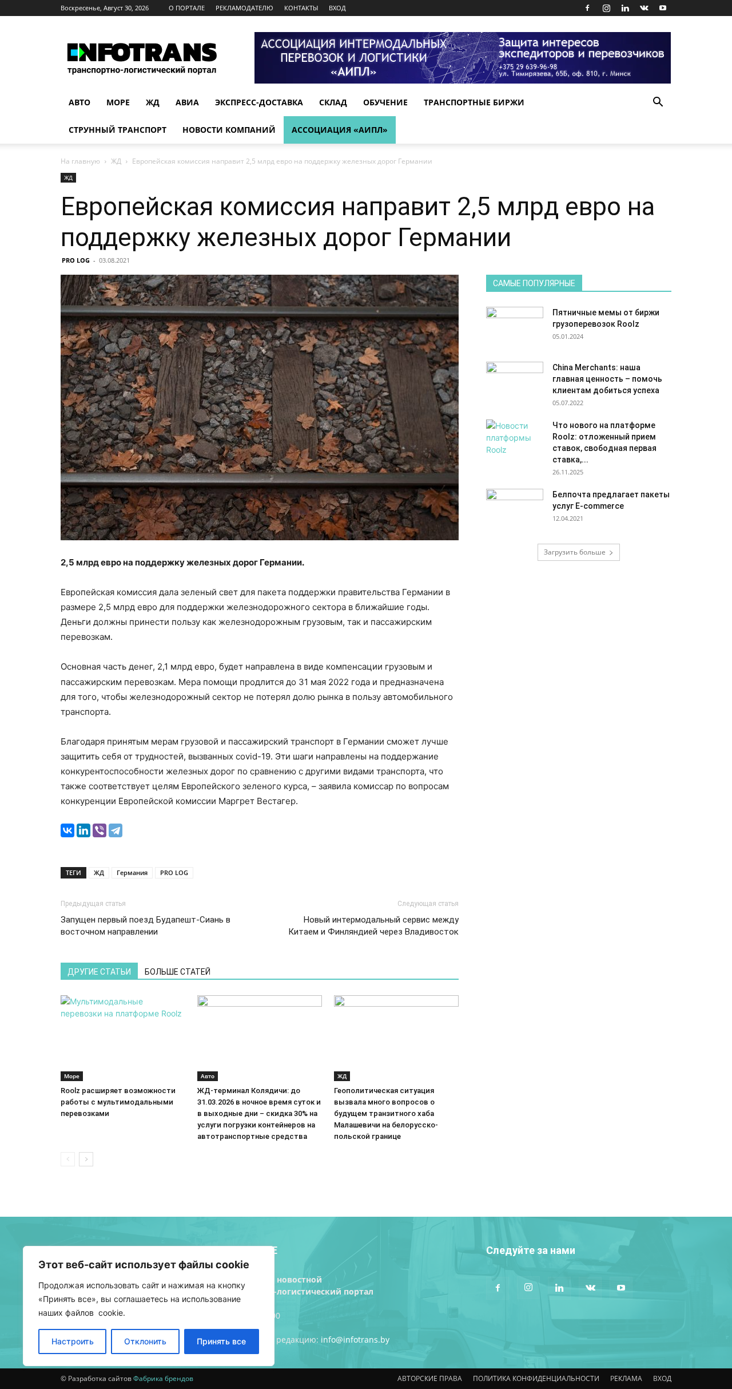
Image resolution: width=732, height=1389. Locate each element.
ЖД (153, 102)
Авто (79, 102)
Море (118, 102)
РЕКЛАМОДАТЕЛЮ (244, 7)
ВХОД (337, 7)
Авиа (187, 102)
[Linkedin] (625, 8)
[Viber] (99, 830)
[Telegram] (115, 830)
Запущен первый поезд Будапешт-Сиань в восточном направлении (145, 926)
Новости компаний (229, 129)
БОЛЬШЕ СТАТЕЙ (177, 971)
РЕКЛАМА (626, 1378)
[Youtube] (662, 8)
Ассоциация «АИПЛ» (340, 129)
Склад (333, 102)
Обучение (385, 102)
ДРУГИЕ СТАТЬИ (99, 971)
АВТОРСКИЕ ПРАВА (429, 1378)
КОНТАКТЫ (301, 7)
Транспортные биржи (474, 102)
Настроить (72, 1341)
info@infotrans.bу (355, 1339)
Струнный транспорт (117, 129)
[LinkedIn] (83, 830)
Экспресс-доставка (259, 102)
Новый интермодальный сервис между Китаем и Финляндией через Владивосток (373, 926)
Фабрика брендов (163, 1378)
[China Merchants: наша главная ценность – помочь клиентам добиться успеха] (514, 382)
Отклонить (145, 1341)
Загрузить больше (575, 552)
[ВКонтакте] (67, 830)
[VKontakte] (644, 8)
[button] (657, 103)
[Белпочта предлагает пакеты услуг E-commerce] (514, 509)
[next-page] (86, 1159)
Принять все (221, 1341)
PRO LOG (76, 260)
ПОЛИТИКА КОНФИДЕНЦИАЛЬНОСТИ (536, 1378)
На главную (80, 161)
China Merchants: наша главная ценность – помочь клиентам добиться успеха (607, 379)
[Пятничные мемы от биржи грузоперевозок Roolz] (514, 327)
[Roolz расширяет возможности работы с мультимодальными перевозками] (123, 1038)
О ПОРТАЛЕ (187, 7)
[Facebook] (587, 8)
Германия (132, 872)
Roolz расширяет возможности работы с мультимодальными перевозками (118, 1102)
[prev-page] (68, 1159)
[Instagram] (606, 8)
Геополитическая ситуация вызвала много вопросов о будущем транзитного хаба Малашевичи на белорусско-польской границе (386, 1113)
